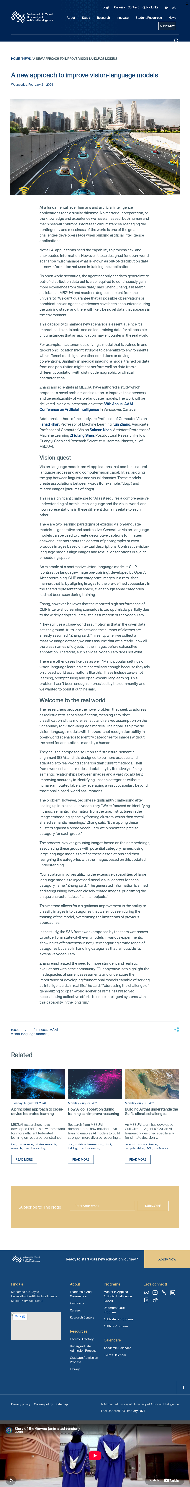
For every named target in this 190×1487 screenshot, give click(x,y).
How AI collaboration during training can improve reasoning (93, 1111)
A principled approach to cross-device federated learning (37, 1111)
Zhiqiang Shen (82, 435)
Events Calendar (115, 1355)
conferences (37, 1029)
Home (15, 58)
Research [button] (103, 17)
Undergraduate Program (114, 1310)
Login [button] (106, 7)
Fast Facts (77, 1303)
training (72, 1148)
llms (70, 1144)
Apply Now (167, 1259)
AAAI (54, 1029)
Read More (24, 1159)
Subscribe (153, 1206)
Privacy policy (20, 1404)
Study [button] (86, 17)
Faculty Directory (82, 1339)
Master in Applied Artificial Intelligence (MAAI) (118, 1296)
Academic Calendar (117, 1348)
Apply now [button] (167, 25)
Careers (119, 7)
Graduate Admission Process (84, 1360)
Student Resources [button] (149, 17)
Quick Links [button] (150, 7)
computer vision (134, 1148)
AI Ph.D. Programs (116, 1326)
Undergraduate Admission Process (83, 1348)
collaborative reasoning (90, 1144)
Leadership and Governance (81, 1294)
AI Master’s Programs (118, 1319)
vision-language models (29, 1034)
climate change (147, 1144)
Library (75, 1369)
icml (14, 1144)
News (26, 58)
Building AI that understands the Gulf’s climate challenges (151, 1111)
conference (26, 1144)
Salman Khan (101, 429)
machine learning (35, 1148)
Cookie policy (43, 1404)
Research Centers (82, 1317)
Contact (133, 7)
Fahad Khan (49, 424)
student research (46, 1144)
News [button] (172, 17)
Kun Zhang (121, 424)
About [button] (71, 17)
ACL (149, 1148)
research (18, 1029)
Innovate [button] (123, 17)
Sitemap (62, 1404)
